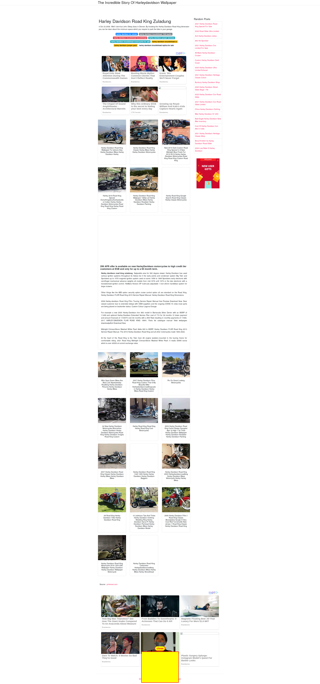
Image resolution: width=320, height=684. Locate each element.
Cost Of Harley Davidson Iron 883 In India (206, 127)
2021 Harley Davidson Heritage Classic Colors (207, 76)
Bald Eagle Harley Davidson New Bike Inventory (208, 119)
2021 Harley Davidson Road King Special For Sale (206, 25)
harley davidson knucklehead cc (164, 41)
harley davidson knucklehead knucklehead (130, 38)
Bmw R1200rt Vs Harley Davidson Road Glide (204, 142)
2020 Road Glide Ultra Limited (207, 31)
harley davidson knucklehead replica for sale (156, 45)
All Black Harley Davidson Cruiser (205, 54)
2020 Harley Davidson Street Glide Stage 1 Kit (206, 88)
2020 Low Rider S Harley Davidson (205, 149)
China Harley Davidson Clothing (207, 109)
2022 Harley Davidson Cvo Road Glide (208, 95)
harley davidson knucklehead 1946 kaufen (156, 34)
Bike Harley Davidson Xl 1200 (206, 114)
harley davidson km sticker (126, 34)
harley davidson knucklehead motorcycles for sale (130, 41)
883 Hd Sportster (201, 40)
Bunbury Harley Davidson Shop (207, 82)
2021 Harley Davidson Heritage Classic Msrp (207, 134)
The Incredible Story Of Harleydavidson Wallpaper (137, 2)
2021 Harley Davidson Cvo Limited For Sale (205, 46)
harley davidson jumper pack (125, 45)
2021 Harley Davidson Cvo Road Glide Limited (208, 103)
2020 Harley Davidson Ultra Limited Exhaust (206, 68)
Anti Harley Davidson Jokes (206, 36)
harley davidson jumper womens (161, 38)
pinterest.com (112, 584)
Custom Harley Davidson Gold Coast (207, 61)
